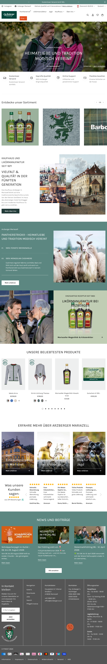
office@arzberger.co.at (53, 598)
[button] (102, 15)
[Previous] (28, 2)
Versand (60, 657)
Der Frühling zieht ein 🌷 (49, 544)
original (8, 398)
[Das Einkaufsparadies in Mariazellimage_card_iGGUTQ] (18, 451)
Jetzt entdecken (99, 66)
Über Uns (70, 12)
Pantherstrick (25, 11)
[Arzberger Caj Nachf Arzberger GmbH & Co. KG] (9, 15)
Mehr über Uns (10, 211)
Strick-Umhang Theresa (40, 391)
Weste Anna (13, 391)
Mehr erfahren (67, 6)
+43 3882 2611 (50, 596)
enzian (11, 398)
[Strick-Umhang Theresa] (40, 371)
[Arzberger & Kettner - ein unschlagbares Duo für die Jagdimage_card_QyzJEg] (89, 451)
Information (6, 657)
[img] (14, 494)
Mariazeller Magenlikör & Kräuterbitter (75, 335)
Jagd (50, 12)
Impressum (19, 657)
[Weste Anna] (13, 371)
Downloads (31, 591)
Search (29, 598)
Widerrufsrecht (47, 657)
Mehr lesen (6, 560)
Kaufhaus (58, 12)
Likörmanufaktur (39, 12)
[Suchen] (87, 15)
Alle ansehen (54, 568)
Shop (22, 18)
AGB (69, 657)
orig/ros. (42, 398)
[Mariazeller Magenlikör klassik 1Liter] (67, 371)
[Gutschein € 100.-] (94, 371)
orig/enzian (38, 398)
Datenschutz (33, 657)
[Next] (78, 2)
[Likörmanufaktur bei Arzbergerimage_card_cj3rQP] (53, 451)
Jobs (28, 594)
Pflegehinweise (32, 601)
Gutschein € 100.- (93, 391)
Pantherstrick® (61, 128)
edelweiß (15, 398)
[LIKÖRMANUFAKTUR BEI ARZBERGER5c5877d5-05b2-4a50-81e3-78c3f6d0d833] (80, 314)
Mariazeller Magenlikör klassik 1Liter (67, 392)
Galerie (29, 587)
